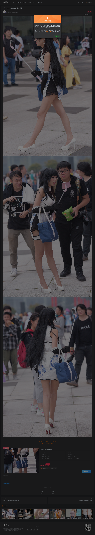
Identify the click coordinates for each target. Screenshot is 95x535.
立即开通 (57, 36)
